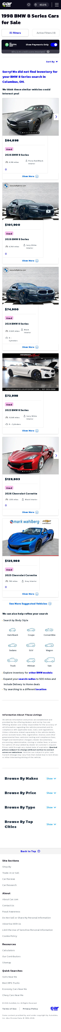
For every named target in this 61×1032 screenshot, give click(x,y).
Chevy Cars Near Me (12, 995)
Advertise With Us (11, 924)
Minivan (31, 665)
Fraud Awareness (11, 911)
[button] (28, 4)
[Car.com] (7, 5)
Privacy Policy (30, 1008)
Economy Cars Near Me (14, 989)
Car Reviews (8, 879)
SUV (31, 650)
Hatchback (12, 635)
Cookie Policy (9, 936)
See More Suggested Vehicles (28, 603)
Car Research (9, 885)
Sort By (50, 61)
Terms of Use (9, 1008)
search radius (27, 679)
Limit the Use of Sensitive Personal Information (27, 930)
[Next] (56, 116)
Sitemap (6, 962)
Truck (13, 665)
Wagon (49, 650)
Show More (28, 176)
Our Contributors (11, 956)
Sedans (12, 650)
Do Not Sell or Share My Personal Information (26, 917)
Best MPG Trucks (11, 983)
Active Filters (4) (46, 33)
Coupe (31, 635)
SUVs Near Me (9, 977)
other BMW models (41, 672)
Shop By (6, 866)
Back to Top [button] (28, 851)
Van (49, 665)
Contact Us (8, 905)
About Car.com (10, 899)
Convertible (49, 635)
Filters (17, 33)
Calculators (8, 950)
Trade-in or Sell (10, 873)
